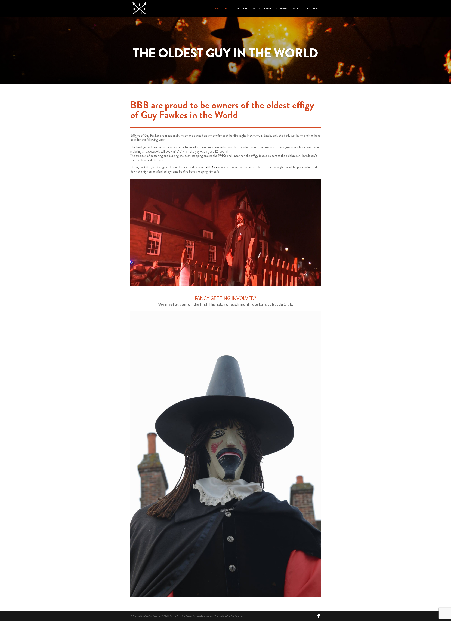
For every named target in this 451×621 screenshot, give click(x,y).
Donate (282, 8)
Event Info (240, 8)
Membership (262, 8)
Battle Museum (213, 167)
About (219, 8)
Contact (314, 8)
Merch (297, 8)
